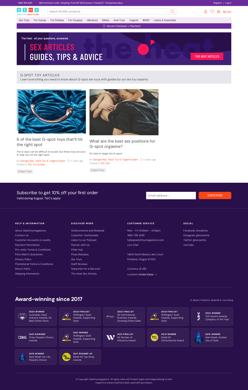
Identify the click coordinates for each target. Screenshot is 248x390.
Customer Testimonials (84, 235)
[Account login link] (206, 12)
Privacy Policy (23, 259)
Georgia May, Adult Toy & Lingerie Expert (42, 160)
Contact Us (22, 235)
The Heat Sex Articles (84, 273)
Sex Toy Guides (36, 164)
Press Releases (80, 254)
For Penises (57, 20)
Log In (228, 2)
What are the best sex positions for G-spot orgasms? (122, 144)
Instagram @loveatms (196, 235)
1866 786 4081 (25, 2)
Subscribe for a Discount (85, 268)
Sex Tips (105, 163)
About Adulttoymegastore (30, 230)
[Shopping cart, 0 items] (218, 11)
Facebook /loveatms (195, 230)
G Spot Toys (25, 171)
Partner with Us (80, 245)
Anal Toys (119, 20)
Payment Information (27, 245)
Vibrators (92, 20)
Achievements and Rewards (87, 230)
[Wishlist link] (212, 12)
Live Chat (133, 245)
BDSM (146, 20)
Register (218, 2)
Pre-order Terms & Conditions (33, 249)
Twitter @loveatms (194, 240)
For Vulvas (40, 20)
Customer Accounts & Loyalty (33, 240)
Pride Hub (77, 249)
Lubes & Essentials (165, 20)
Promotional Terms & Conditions (34, 264)
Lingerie (133, 20)
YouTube (188, 245)
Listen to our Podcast (84, 240)
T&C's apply (52, 198)
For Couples (75, 20)
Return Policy (23, 268)
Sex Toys (24, 20)
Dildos (105, 20)
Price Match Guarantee (29, 254)
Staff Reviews (79, 264)
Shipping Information (27, 273)
